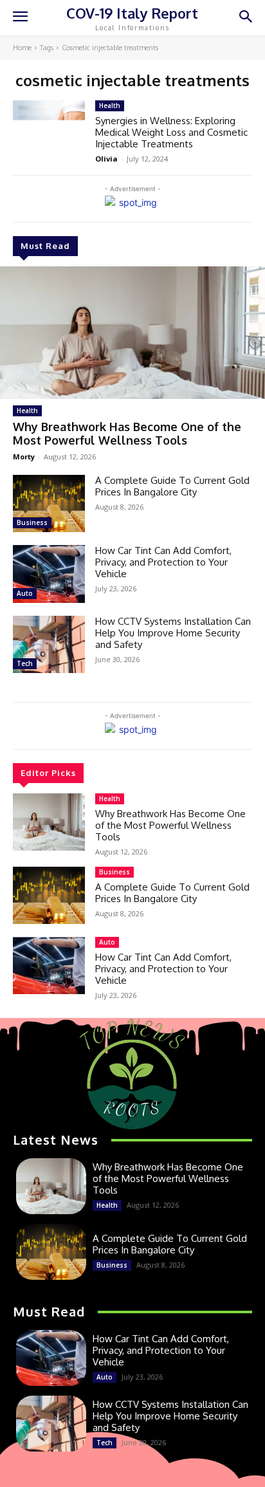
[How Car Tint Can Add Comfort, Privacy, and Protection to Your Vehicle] (49, 573)
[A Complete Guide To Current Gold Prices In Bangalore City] (49, 503)
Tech (25, 663)
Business (32, 522)
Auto (25, 593)
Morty (24, 456)
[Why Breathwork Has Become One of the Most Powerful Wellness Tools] (132, 332)
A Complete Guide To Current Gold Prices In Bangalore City (172, 486)
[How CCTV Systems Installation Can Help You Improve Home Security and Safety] (49, 644)
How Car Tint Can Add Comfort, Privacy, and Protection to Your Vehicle (163, 562)
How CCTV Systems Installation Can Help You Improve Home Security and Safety (173, 633)
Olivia (106, 158)
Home (22, 47)
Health (27, 410)
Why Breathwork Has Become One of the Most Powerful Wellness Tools (127, 434)
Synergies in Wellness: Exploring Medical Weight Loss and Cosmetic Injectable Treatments (171, 132)
